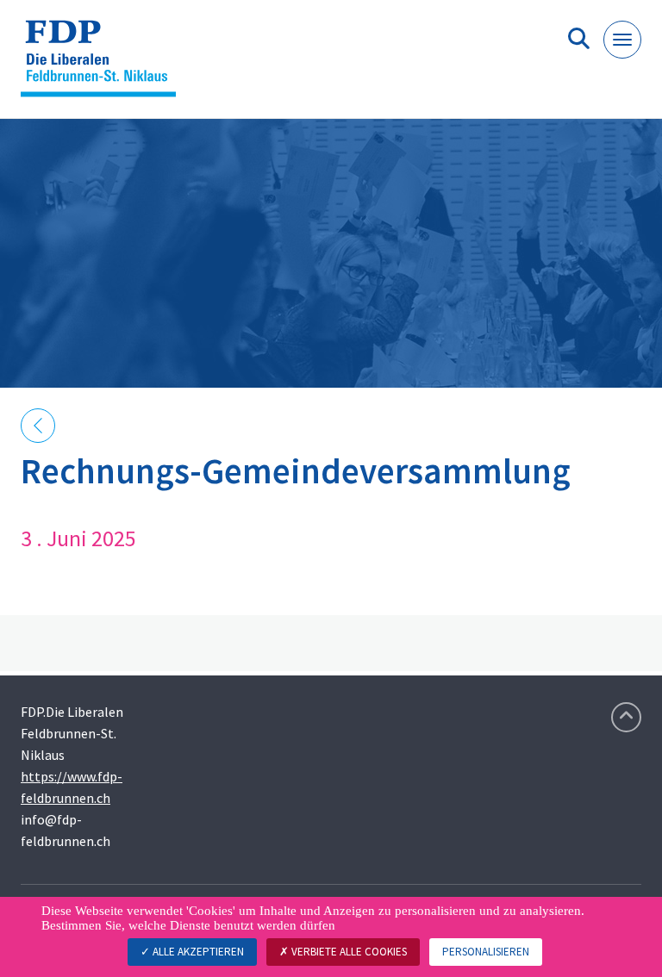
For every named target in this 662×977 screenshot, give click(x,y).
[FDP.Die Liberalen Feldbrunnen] (105, 66)
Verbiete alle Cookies (348, 951)
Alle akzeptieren (197, 951)
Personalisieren (485, 951)
